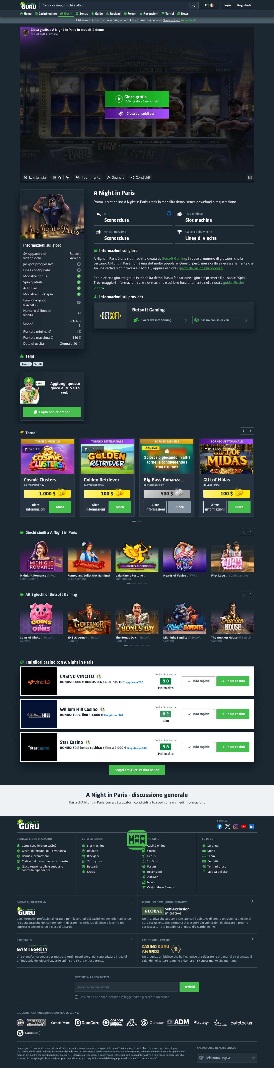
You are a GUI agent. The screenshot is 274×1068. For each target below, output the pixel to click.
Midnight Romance (38, 577)
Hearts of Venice (180, 575)
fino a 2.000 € (99, 748)
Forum (132, 13)
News (185, 13)
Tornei (169, 13)
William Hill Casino (79, 709)
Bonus (83, 13)
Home (27, 13)
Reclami (115, 13)
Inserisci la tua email (90, 984)
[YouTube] (243, 826)
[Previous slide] (243, 431)
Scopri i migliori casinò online (137, 770)
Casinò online (48, 13)
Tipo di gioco (194, 214)
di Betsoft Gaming (44, 34)
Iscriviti (189, 987)
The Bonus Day (133, 639)
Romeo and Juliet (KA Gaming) (89, 577)
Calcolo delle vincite (198, 232)
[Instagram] (235, 826)
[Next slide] (250, 431)
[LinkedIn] (251, 826)
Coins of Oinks (37, 639)
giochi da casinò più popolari (201, 268)
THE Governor (84, 639)
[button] (140, 177)
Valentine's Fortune (131, 577)
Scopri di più (171, 20)
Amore (25, 364)
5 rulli (38, 364)
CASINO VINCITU (77, 676)
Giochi (68, 13)
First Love (229, 575)
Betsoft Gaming (174, 258)
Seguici (222, 820)
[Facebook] (219, 826)
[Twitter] (227, 826)
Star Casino (72, 742)
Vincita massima (115, 232)
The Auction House (231, 639)
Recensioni (150, 13)
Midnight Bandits (182, 639)
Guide (99, 13)
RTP (106, 214)
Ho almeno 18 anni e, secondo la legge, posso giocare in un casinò (124, 997)
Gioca (60, 507)
